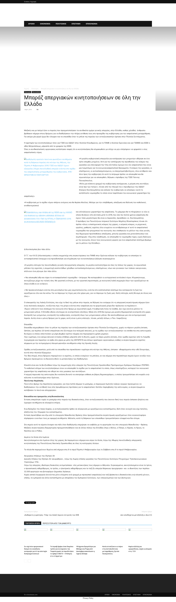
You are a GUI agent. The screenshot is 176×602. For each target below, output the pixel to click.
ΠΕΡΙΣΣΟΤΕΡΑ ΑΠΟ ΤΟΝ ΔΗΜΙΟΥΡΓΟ (57, 523)
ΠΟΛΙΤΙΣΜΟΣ (61, 24)
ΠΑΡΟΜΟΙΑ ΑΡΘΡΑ (33, 523)
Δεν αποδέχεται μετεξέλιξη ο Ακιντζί (136, 515)
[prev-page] (25, 560)
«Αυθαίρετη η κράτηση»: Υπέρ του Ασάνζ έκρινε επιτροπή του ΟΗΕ (51, 515)
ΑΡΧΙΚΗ (31, 24)
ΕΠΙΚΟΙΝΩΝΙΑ (91, 24)
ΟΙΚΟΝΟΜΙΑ (45, 24)
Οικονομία (34, 89)
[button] (149, 24)
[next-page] (29, 560)
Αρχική (26, 89)
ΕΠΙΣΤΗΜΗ (76, 24)
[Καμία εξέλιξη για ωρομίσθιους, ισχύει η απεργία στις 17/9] (140, 536)
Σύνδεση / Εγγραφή (30, 2)
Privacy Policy (88, 598)
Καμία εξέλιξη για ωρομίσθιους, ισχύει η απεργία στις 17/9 (140, 549)
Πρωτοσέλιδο (36, 92)
